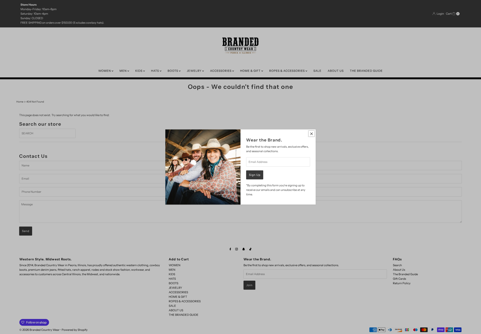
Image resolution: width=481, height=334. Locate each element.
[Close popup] (311, 133)
